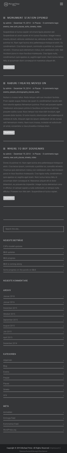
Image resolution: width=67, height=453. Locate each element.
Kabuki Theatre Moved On (26, 83)
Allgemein (7, 360)
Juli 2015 (7, 331)
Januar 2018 (9, 296)
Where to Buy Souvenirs (25, 148)
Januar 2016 (9, 302)
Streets (6, 389)
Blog (5, 366)
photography (22, 92)
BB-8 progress (9, 258)
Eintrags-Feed (9, 418)
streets (33, 26)
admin (9, 23)
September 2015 (10, 320)
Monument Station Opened (27, 17)
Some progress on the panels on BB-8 (19, 270)
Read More (9, 67)
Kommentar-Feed (11, 424)
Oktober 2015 (9, 314)
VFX (5, 395)
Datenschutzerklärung (28, 451)
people (13, 92)
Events (6, 372)
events (6, 26)
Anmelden (7, 412)
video (39, 26)
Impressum (54, 448)
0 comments (48, 23)
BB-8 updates (9, 252)
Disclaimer (43, 451)
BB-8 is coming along (12, 264)
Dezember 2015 (10, 308)
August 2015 (9, 326)
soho (27, 26)
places (21, 26)
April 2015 (7, 337)
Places (38, 23)
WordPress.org (9, 430)
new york (14, 26)
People (6, 378)
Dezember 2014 (10, 343)
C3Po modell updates (12, 246)
